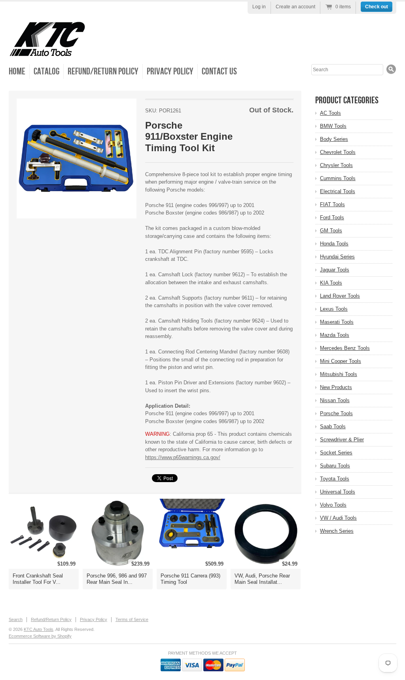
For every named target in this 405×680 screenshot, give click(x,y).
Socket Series (336, 453)
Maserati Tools (337, 322)
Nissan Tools (335, 400)
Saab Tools (333, 426)
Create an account (295, 6)
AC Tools (330, 113)
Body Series (334, 139)
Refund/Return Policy (103, 71)
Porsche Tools (336, 413)
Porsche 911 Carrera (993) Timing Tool (190, 579)
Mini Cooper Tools (340, 361)
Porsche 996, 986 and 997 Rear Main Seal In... (117, 579)
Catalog (46, 71)
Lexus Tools (334, 309)
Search (16, 619)
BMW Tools (333, 126)
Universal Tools (337, 492)
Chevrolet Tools (338, 152)
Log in (259, 6)
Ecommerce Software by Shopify (40, 636)
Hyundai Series (337, 257)
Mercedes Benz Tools (345, 348)
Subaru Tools (335, 466)
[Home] (47, 51)
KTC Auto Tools (38, 629)
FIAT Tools (332, 204)
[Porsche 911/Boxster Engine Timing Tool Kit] (76, 158)
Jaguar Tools (334, 270)
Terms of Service (131, 619)
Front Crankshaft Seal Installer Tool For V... (38, 579)
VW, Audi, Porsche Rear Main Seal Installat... (262, 579)
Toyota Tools (334, 479)
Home (17, 71)
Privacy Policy (170, 71)
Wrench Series (337, 531)
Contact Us (219, 71)
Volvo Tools (333, 505)
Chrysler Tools (336, 165)
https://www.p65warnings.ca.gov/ (182, 457)
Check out (376, 6)
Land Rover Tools (340, 296)
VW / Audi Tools (338, 518)
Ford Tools (332, 217)
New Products (336, 387)
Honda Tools (334, 244)
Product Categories (347, 100)
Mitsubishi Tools (338, 374)
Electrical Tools (337, 191)
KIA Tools (331, 283)
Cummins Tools (338, 178)
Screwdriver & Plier (342, 440)
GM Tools (331, 231)
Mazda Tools (334, 335)
